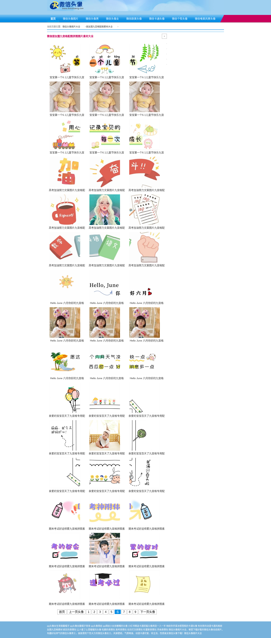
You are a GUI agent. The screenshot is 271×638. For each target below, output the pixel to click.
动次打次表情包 (135, 629)
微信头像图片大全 (71, 26)
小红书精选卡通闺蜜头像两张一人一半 (147, 626)
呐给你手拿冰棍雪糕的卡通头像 (181, 626)
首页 (62, 611)
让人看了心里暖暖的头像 (89, 629)
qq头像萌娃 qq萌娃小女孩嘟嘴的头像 (109, 626)
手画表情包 (162, 629)
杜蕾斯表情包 (150, 629)
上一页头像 (76, 611)
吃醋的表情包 (108, 629)
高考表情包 (121, 629)
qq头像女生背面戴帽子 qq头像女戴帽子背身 (68, 626)
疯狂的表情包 (69, 629)
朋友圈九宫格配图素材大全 (99, 26)
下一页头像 (147, 611)
